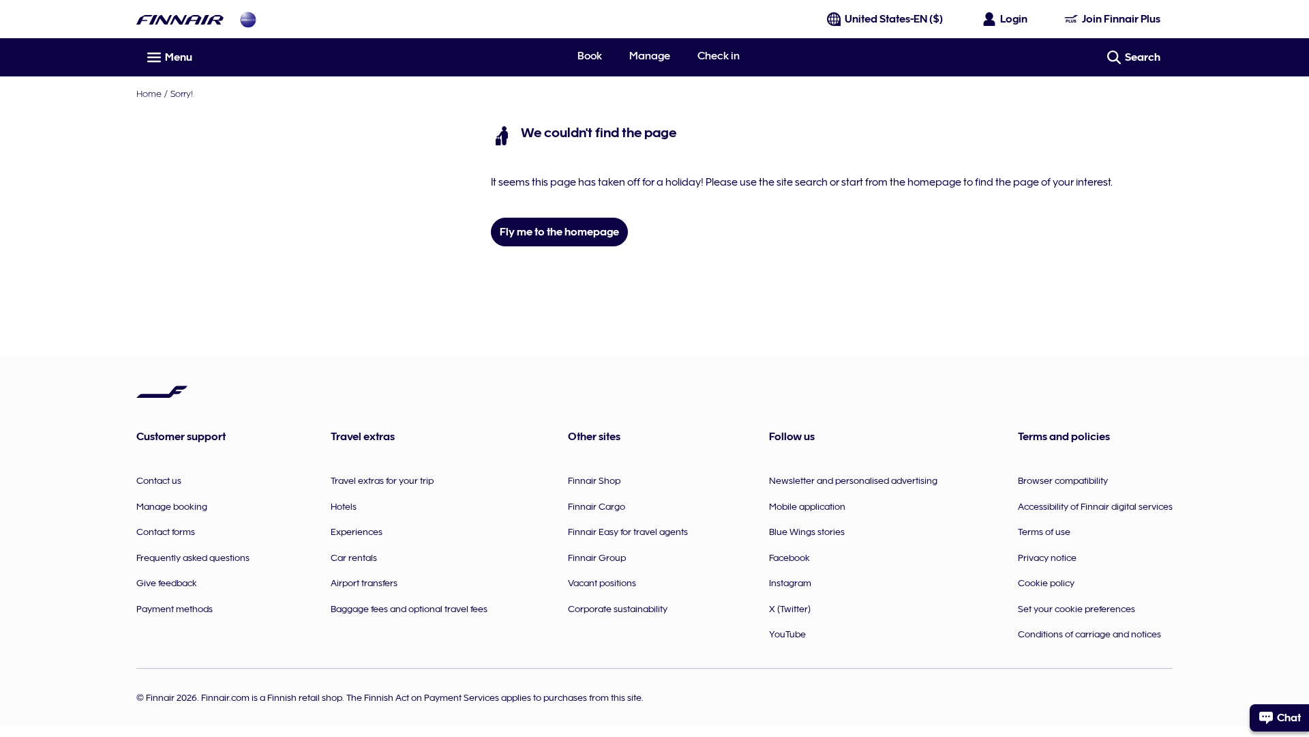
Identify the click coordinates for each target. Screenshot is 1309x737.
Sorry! (181, 93)
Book (589, 56)
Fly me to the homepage (559, 232)
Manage (649, 56)
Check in (718, 56)
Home (149, 93)
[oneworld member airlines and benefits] (248, 19)
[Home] (180, 19)
